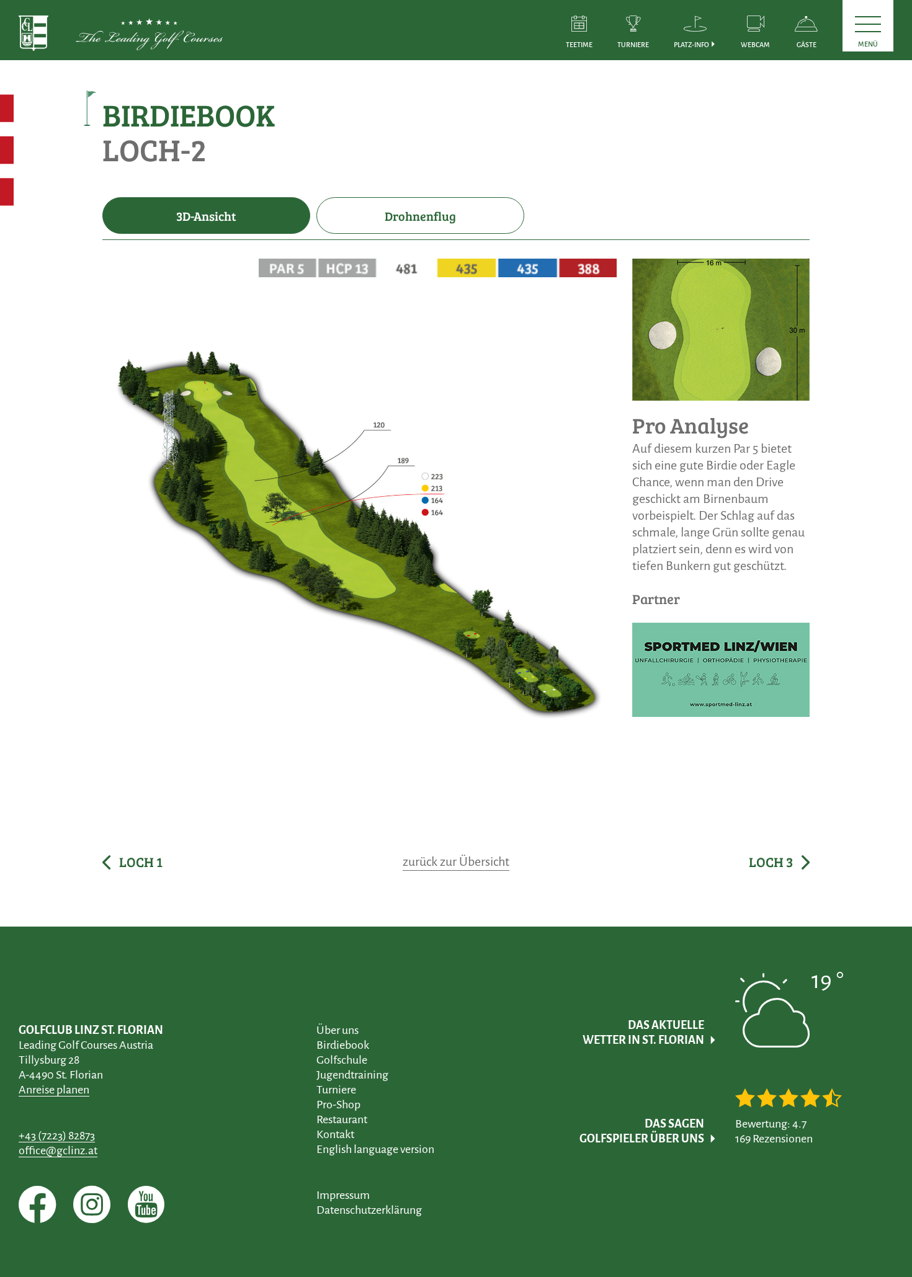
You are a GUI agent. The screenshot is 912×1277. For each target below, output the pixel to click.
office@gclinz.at (58, 1150)
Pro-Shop (338, 1104)
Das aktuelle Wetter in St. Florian (643, 1032)
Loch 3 (772, 862)
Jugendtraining (352, 1075)
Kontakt (335, 1134)
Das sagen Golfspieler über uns (641, 1131)
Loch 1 (140, 862)
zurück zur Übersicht (456, 861)
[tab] (206, 215)
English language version (375, 1149)
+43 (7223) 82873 (57, 1135)
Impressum (343, 1195)
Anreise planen (54, 1089)
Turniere (336, 1089)
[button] (695, 30)
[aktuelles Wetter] (789, 1039)
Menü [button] (868, 44)
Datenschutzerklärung (369, 1210)
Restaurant (341, 1119)
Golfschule (341, 1060)
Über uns (337, 1030)
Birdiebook (342, 1045)
